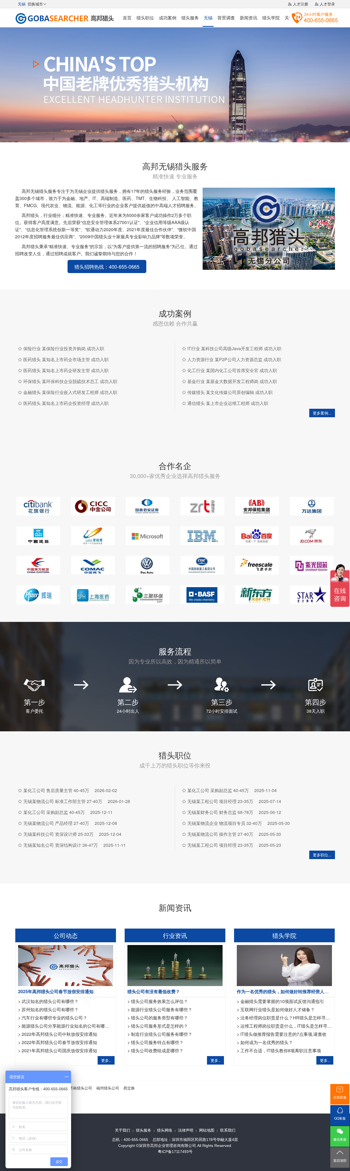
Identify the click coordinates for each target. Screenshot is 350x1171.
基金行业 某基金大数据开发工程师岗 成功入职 (232, 381)
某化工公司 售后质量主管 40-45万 (56, 790)
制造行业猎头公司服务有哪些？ (161, 1034)
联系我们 (227, 1130)
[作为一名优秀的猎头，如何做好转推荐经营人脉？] (284, 965)
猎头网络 (164, 1130)
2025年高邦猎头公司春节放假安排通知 (56, 991)
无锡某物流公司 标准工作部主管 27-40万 (62, 801)
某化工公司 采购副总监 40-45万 (54, 812)
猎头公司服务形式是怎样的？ (159, 1026)
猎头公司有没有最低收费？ (153, 991)
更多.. (106, 1060)
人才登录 (327, 4)
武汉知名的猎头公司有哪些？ (50, 1001)
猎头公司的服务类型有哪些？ (159, 1018)
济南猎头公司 (80, 1088)
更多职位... (322, 854)
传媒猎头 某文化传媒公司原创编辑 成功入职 (230, 392)
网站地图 (206, 1130)
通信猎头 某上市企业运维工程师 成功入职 (227, 403)
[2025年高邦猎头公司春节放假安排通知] (65, 965)
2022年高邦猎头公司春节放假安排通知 (59, 1042)
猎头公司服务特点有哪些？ (157, 1042)
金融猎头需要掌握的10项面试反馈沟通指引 (282, 1001)
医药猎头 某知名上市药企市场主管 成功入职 (66, 359)
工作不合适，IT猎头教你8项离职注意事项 (280, 1050)
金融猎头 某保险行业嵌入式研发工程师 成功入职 (70, 392)
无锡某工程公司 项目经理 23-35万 (220, 801)
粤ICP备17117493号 (175, 1151)
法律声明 (185, 1130)
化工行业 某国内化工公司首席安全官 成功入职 (232, 370)
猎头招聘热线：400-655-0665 (106, 266)
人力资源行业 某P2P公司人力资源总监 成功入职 (234, 359)
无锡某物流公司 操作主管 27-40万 (220, 834)
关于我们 (122, 1130)
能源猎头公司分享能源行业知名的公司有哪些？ (67, 1026)
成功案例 (167, 18)
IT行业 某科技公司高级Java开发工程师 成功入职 (234, 348)
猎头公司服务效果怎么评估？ (159, 1001)
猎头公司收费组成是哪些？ (157, 1050)
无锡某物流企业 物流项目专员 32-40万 (224, 823)
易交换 (129, 1088)
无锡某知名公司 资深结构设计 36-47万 (60, 845)
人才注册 (300, 4)
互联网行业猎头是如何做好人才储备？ (277, 1009)
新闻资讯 (248, 18)
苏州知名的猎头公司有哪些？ (50, 1009)
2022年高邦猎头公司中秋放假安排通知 (59, 1034)
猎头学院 (271, 18)
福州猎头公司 (107, 1088)
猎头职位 (145, 18)
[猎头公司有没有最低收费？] (175, 965)
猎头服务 (190, 18)
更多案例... (322, 413)
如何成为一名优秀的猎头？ (266, 1042)
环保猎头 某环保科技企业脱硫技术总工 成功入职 (70, 381)
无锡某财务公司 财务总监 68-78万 (220, 812)
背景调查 (226, 18)
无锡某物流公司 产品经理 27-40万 (56, 823)
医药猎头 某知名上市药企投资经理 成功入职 (66, 403)
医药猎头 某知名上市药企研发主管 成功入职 (66, 370)
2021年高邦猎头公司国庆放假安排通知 (59, 1050)
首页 (127, 18)
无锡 (208, 18)
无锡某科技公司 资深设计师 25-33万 (58, 834)
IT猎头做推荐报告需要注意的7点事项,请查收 (283, 1034)
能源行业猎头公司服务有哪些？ (161, 1009)
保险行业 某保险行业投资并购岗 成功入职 (63, 348)
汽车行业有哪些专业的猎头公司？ (54, 1018)
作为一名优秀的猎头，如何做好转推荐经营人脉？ (285, 991)
